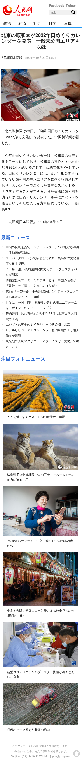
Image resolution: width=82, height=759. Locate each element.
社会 (37, 23)
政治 (7, 23)
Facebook (56, 5)
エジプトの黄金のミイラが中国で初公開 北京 (38, 324)
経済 (22, 23)
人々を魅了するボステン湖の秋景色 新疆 (36, 416)
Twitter (71, 5)
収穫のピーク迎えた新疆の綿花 (28, 729)
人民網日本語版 (11, 57)
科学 (52, 23)
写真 (68, 23)
